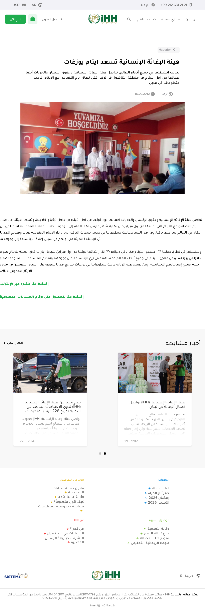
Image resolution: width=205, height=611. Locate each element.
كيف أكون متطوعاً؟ (69, 502)
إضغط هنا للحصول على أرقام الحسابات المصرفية (42, 296)
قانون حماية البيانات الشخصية (68, 490)
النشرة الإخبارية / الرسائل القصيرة (64, 540)
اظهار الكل (15, 343)
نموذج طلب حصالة (154, 538)
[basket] (32, 19)
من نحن (191, 19)
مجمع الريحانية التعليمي (150, 543)
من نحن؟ (77, 529)
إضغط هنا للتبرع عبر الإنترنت (24, 283)
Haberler (165, 49)
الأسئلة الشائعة (71, 497)
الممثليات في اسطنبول (65, 533)
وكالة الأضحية (158, 529)
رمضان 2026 (159, 498)
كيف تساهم (146, 19)
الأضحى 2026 (158, 502)
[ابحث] (129, 19)
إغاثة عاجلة (160, 488)
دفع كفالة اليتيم (156, 533)
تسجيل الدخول (52, 19)
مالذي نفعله (170, 19)
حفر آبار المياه (158, 493)
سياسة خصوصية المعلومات (61, 506)
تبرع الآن (15, 19)
